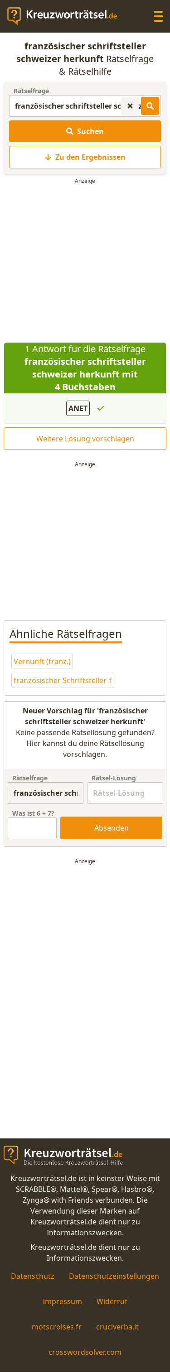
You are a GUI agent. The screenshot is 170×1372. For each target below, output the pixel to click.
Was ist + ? (33, 813)
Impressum (62, 1301)
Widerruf (112, 1301)
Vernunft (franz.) (42, 661)
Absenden (111, 828)
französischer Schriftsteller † (63, 680)
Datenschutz (32, 1276)
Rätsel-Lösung (114, 778)
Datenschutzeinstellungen (114, 1276)
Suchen (90, 131)
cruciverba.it (117, 1327)
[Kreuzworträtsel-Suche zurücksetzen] (130, 106)
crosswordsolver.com (85, 1352)
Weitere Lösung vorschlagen (85, 439)
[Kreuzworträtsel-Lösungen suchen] (150, 106)
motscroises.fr (57, 1327)
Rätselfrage (31, 90)
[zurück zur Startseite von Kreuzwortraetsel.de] (66, 16)
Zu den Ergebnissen (90, 157)
